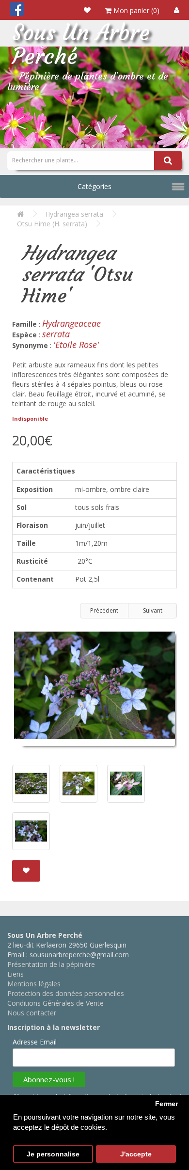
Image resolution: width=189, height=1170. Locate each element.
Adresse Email (35, 1041)
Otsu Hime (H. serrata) (52, 223)
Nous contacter (31, 1012)
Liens (15, 974)
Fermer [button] (166, 1103)
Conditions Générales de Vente (55, 1003)
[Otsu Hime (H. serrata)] (94, 689)
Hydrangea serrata (74, 214)
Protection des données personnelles (65, 993)
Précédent (104, 610)
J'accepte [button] (136, 1154)
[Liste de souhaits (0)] (87, 10)
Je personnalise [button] (53, 1154)
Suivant (152, 610)
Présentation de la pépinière (51, 964)
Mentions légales (34, 983)
